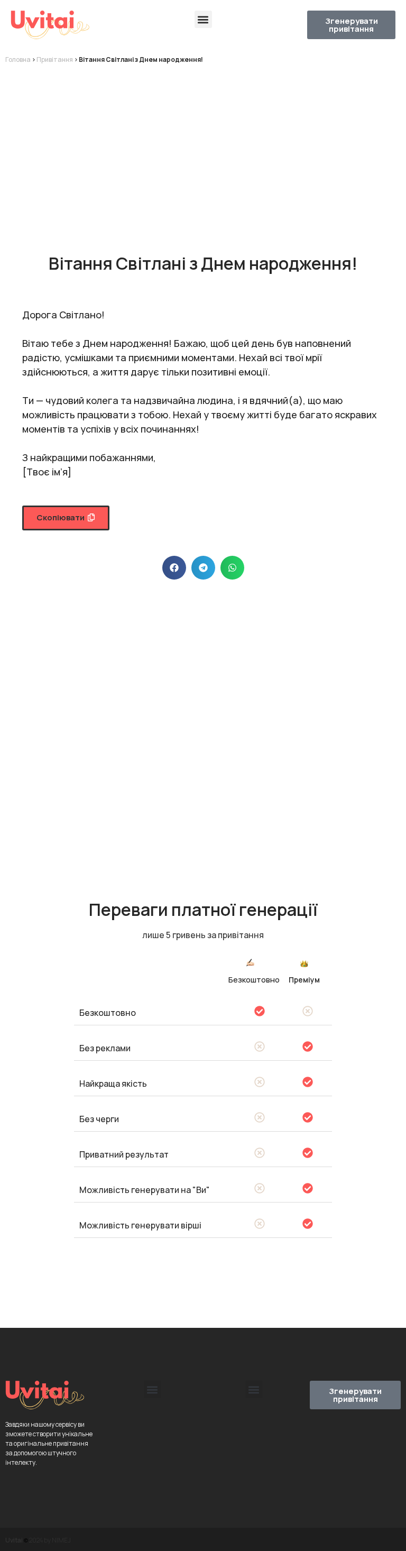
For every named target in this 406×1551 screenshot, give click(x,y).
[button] (203, 19)
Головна (18, 59)
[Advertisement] (203, 149)
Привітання (54, 59)
